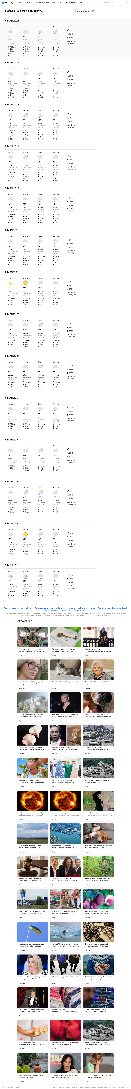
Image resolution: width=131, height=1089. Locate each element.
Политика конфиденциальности (67, 1087)
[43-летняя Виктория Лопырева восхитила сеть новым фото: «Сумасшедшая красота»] (32, 1002)
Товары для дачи (80, 610)
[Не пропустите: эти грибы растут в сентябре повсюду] (98, 970)
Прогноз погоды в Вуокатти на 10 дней (112, 608)
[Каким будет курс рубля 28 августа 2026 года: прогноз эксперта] (98, 1002)
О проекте (53, 1087)
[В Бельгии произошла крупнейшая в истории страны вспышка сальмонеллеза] (32, 1035)
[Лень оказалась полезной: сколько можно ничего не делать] (98, 838)
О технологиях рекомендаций (87, 1087)
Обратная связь (102, 1087)
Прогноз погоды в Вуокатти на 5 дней (49, 608)
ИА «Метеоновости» (123, 1087)
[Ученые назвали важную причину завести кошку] (65, 674)
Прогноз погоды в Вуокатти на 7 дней (80, 608)
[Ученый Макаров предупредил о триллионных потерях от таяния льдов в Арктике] (65, 937)
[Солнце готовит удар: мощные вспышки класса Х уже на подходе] (65, 806)
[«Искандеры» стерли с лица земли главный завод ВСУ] (32, 838)
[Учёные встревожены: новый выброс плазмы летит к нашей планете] (32, 806)
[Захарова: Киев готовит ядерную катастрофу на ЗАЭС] (32, 970)
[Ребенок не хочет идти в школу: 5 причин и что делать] (98, 1068)
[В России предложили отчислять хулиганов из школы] (65, 970)
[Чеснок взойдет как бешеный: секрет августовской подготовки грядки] (32, 740)
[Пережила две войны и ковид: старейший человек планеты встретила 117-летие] (98, 674)
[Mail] (3, 2)
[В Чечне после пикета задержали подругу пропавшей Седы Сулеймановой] (32, 674)
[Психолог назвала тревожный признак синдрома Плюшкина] (98, 937)
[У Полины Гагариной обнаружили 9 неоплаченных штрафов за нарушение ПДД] (65, 707)
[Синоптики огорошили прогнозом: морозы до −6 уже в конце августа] (98, 642)
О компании (9, 1087)
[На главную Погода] (9, 2)
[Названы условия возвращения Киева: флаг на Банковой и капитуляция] (32, 937)
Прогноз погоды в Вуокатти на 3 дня (17, 608)
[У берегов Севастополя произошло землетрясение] (65, 838)
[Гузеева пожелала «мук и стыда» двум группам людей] (65, 1068)
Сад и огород (65, 610)
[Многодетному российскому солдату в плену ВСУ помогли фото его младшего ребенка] (32, 642)
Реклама (17, 1087)
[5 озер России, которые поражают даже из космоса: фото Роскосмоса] (98, 806)
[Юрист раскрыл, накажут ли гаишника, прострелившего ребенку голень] (32, 871)
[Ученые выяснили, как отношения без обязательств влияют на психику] (65, 1035)
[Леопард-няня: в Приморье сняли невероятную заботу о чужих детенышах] (98, 871)
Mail (3, 1087)
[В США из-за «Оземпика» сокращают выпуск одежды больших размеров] (65, 773)
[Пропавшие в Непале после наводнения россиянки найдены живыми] (98, 1035)
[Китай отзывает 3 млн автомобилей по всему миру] (98, 740)
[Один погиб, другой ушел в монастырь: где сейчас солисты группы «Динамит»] (65, 871)
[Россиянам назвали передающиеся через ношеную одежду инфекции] (65, 1002)
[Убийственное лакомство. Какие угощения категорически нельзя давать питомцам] (98, 707)
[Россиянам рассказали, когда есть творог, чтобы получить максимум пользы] (32, 707)
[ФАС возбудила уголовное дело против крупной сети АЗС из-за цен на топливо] (32, 904)
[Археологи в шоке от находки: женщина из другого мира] (65, 642)
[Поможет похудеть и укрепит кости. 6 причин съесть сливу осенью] (98, 904)
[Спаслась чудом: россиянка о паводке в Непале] (32, 1068)
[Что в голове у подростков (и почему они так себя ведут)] (65, 904)
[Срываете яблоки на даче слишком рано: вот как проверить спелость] (32, 773)
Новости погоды (51, 610)
